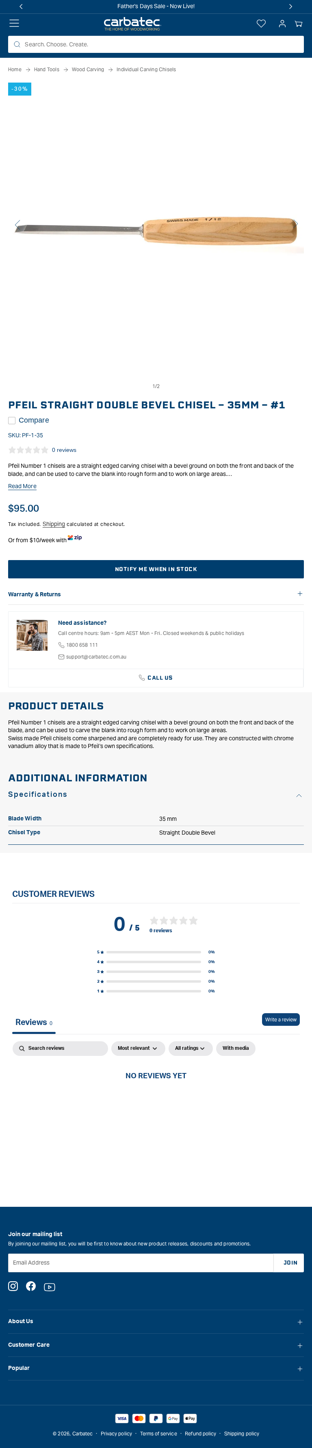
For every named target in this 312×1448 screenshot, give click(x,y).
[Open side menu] (14, 24)
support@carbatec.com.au (96, 657)
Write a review (281, 1019)
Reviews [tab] (33, 1022)
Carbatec (82, 1434)
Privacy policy (116, 1434)
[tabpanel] (156, 1103)
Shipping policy (241, 1434)
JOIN (291, 1263)
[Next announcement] (291, 6)
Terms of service (158, 1434)
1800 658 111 (82, 645)
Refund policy (200, 1434)
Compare (34, 420)
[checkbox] (236, 1048)
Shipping (54, 524)
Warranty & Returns (34, 595)
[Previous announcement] (21, 6)
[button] (298, 24)
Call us (160, 678)
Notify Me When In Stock (156, 569)
